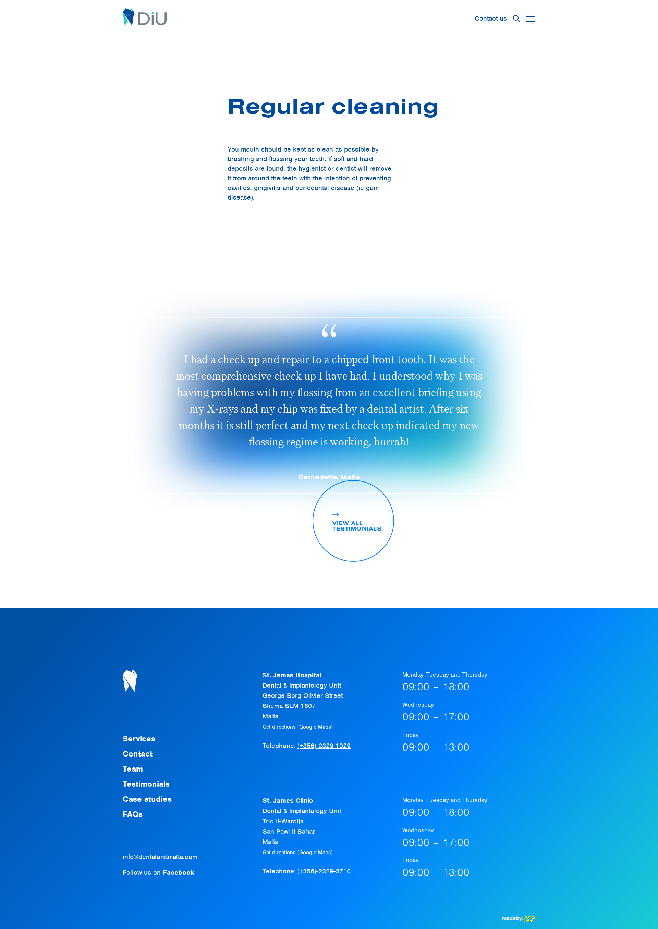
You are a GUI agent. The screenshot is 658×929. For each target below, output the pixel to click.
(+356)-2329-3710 (324, 871)
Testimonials (146, 784)
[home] (145, 18)
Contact (138, 754)
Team (133, 769)
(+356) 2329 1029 (324, 745)
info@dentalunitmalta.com (160, 857)
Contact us (491, 18)
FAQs (133, 814)
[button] (530, 18)
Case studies (147, 799)
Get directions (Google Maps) (298, 727)
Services (139, 739)
